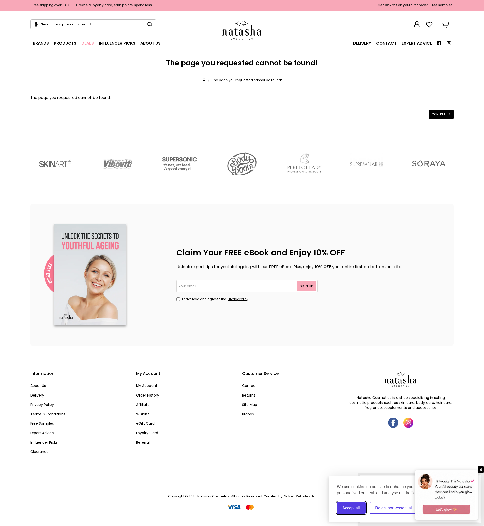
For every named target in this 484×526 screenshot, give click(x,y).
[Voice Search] (34, 24)
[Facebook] (393, 423)
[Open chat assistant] (446, 495)
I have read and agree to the (214, 299)
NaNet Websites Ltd (299, 496)
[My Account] (418, 24)
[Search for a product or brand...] (152, 24)
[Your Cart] (446, 24)
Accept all (351, 508)
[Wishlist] (430, 24)
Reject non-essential (393, 508)
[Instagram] (408, 423)
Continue (439, 114)
